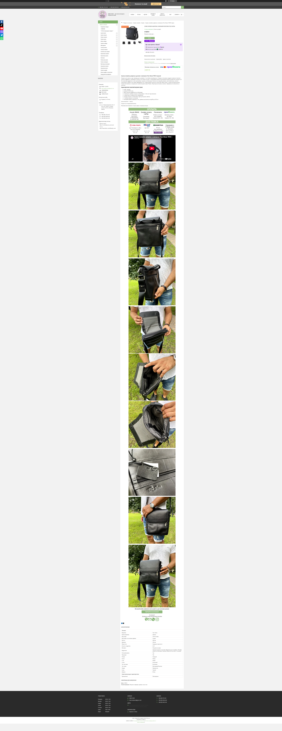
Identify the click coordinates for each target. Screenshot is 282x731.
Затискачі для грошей (105, 51)
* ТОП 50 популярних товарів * (107, 31)
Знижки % (177, 14)
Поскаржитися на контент (138, 720)
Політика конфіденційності (150, 720)
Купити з (147, 41)
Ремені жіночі (103, 39)
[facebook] (121, 623)
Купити (149, 38)
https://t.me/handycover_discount (107, 125)
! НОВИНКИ (103, 29)
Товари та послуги (127, 22)
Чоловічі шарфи (104, 70)
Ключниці (103, 58)
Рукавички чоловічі (104, 66)
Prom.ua (148, 718)
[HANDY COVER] (102, 14)
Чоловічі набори (104, 43)
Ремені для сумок (104, 60)
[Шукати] (182, 7)
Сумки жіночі (103, 33)
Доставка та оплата (153, 14)
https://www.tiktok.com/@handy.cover (108, 128)
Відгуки (145, 14)
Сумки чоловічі (136, 22)
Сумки (142, 22)
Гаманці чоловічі (104, 49)
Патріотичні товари (104, 27)
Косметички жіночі (104, 55)
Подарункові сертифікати (106, 74)
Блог (170, 14)
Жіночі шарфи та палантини (106, 72)
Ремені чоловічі (104, 37)
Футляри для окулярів (105, 64)
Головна (132, 14)
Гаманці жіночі (104, 47)
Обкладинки (103, 45)
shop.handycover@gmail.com (107, 88)
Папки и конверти (104, 62)
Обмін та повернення (162, 14)
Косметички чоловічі (105, 53)
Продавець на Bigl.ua (141, 719)
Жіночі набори (103, 41)
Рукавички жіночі (104, 68)
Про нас (139, 14)
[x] (123, 623)
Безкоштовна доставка (149, 55)
